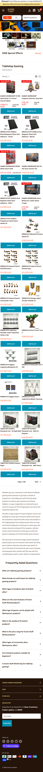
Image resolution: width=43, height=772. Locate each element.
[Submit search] (38, 18)
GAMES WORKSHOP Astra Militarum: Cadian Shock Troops (31, 200)
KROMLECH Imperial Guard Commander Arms (10, 299)
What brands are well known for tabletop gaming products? (18, 580)
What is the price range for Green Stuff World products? (17, 633)
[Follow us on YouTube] (16, 741)
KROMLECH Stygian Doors (9, 397)
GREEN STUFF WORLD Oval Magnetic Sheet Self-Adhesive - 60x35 (32, 134)
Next (36, 482)
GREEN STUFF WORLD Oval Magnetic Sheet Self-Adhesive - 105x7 (10, 200)
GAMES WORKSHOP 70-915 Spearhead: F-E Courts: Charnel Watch (10, 98)
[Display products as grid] (36, 76)
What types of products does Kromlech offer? (17, 590)
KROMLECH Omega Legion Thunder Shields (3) (31, 299)
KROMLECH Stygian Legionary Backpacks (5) (9, 366)
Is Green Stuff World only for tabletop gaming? (17, 665)
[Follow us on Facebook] (3, 741)
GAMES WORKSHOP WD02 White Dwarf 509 (10, 167)
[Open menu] (3, 10)
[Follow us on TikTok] (20, 741)
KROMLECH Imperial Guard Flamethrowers (10, 267)
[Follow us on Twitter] (7, 741)
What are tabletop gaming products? (17, 570)
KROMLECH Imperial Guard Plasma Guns (31, 267)
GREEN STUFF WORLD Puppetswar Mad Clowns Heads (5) (9, 221)
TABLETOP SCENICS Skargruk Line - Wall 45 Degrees (30, 431)
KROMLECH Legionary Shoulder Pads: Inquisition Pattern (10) (9, 332)
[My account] (29, 10)
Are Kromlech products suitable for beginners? (16, 654)
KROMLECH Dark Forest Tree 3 (32, 331)
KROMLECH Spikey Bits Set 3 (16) (32, 366)
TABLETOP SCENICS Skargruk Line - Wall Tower (31, 464)
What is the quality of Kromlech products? (15, 622)
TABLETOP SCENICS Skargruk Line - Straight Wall (10, 430)
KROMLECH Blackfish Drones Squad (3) (32, 235)
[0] (39, 10)
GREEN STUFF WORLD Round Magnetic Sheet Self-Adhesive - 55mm (10, 134)
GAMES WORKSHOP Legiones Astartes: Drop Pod (32, 97)
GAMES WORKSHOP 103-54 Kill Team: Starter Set (32, 167)
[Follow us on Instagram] (12, 741)
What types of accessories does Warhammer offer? (15, 644)
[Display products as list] (40, 76)
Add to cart (11, 111)
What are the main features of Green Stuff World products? (17, 601)
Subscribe (7, 723)
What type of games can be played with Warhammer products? (18, 612)
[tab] (7, 17)
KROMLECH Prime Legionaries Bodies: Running (32, 398)
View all (38, 53)
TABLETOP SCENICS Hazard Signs (10, 464)
